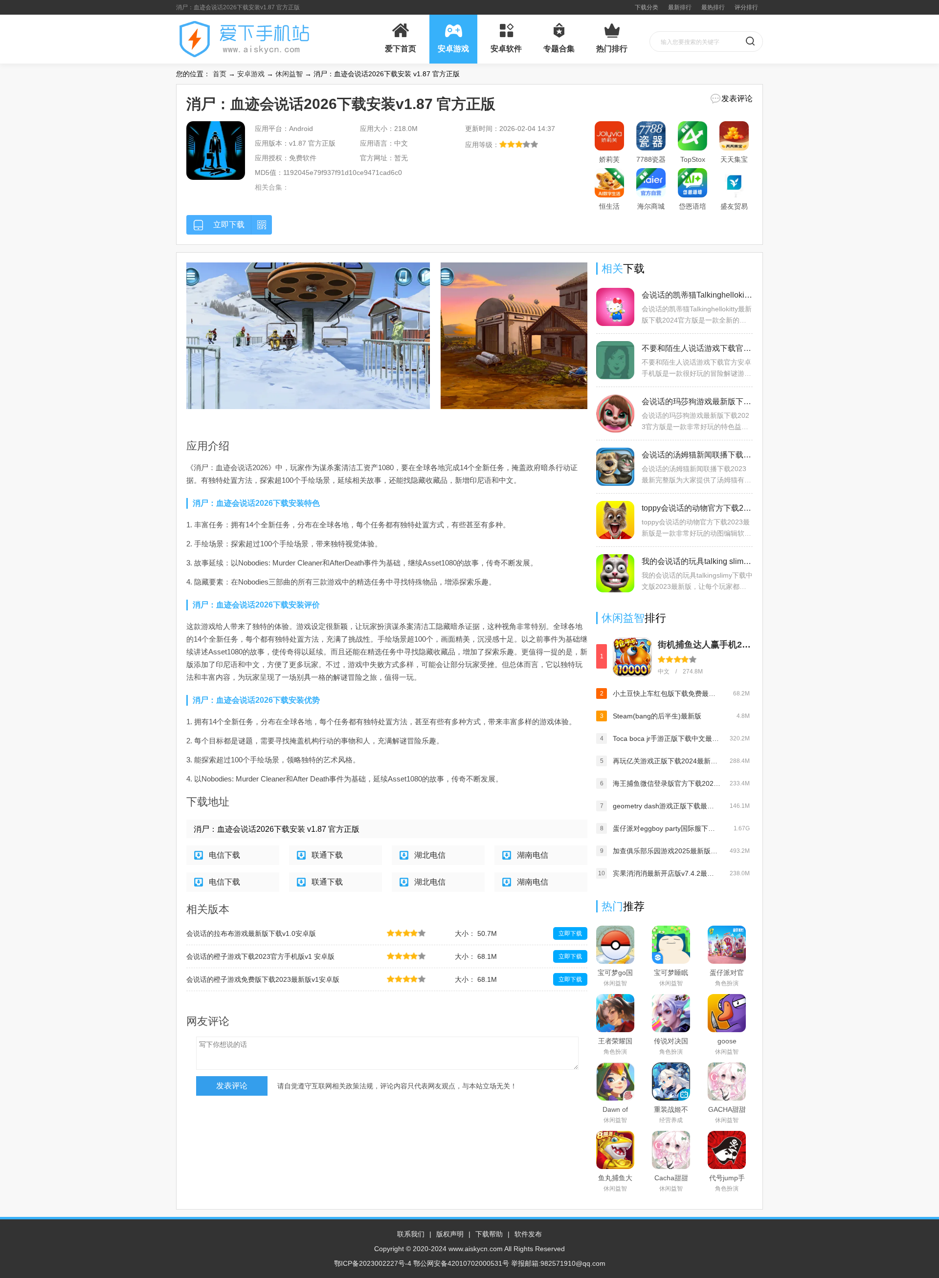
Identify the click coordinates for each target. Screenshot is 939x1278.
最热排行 (713, 7)
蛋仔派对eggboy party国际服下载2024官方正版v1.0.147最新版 (666, 828)
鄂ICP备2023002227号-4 (372, 1263)
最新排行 (680, 7)
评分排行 (746, 7)
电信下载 (224, 855)
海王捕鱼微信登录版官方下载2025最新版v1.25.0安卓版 (666, 783)
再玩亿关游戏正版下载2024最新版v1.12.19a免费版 (666, 761)
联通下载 (327, 855)
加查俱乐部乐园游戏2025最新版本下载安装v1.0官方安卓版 (666, 851)
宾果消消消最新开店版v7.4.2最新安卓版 (666, 873)
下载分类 (646, 7)
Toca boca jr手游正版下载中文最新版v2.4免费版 (666, 738)
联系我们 (411, 1234)
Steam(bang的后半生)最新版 (657, 716)
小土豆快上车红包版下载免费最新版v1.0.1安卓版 (666, 693)
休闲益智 (289, 74)
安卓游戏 (251, 74)
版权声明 (450, 1234)
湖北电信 (430, 855)
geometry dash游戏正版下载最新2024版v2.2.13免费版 (666, 806)
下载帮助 (489, 1234)
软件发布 (528, 1234)
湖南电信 (532, 855)
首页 (219, 74)
